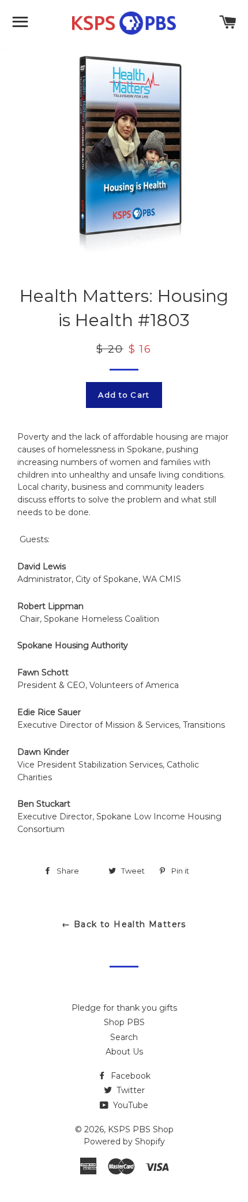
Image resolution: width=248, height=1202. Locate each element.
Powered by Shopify (124, 1141)
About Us (124, 1051)
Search (124, 1037)
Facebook (129, 1076)
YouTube (129, 1105)
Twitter (129, 1090)
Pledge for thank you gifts (124, 1008)
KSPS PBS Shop (141, 1129)
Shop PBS (124, 1022)
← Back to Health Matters (124, 924)
